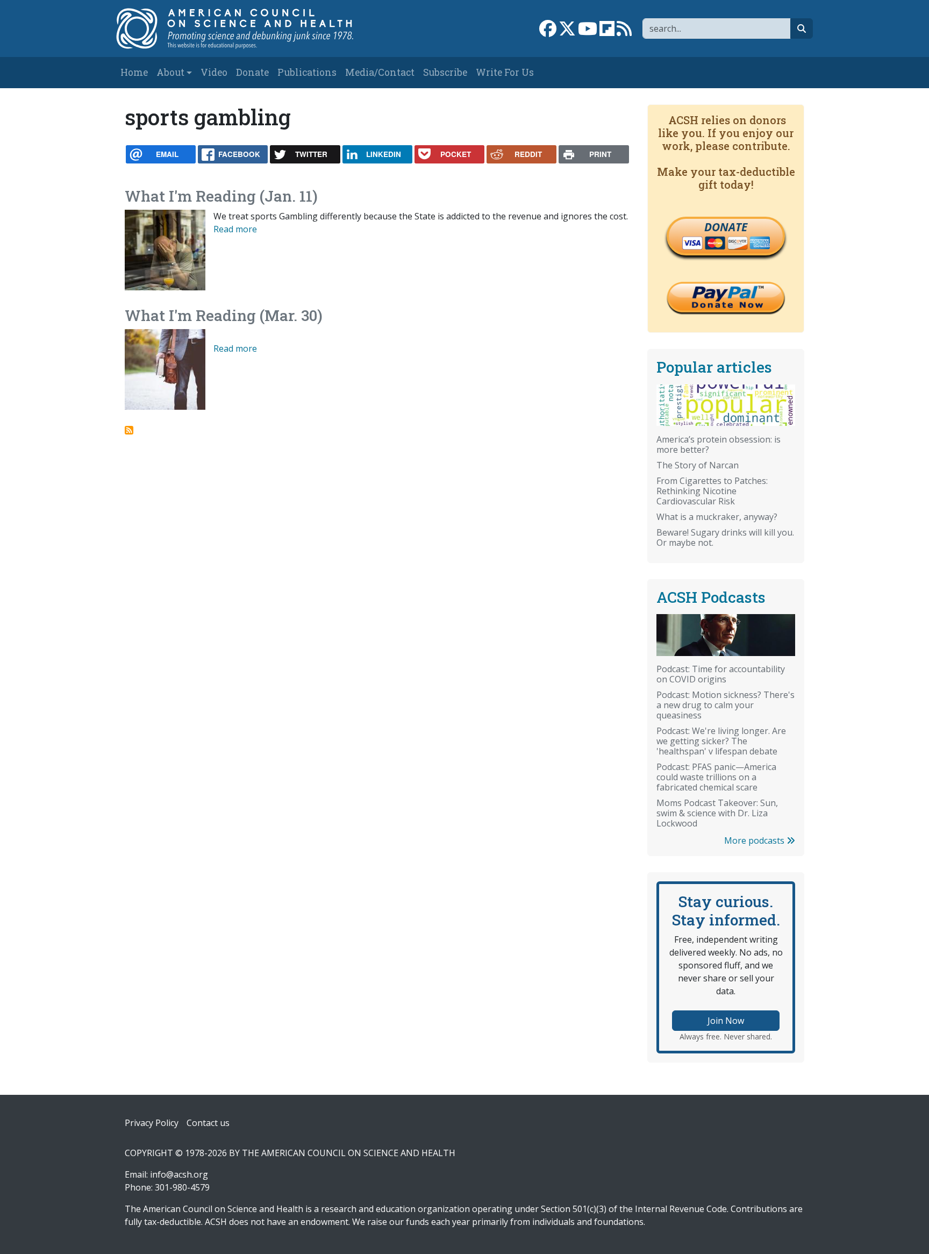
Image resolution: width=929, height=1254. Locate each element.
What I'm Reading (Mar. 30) (224, 315)
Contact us (208, 1123)
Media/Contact (380, 72)
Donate (252, 72)
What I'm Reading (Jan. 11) (221, 196)
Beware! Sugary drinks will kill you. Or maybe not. (725, 537)
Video (214, 72)
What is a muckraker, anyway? (716, 517)
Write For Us (505, 72)
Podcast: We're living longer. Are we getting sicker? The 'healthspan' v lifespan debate (721, 741)
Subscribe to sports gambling (129, 430)
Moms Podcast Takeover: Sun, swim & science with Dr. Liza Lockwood (717, 813)
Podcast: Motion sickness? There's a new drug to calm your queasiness (725, 705)
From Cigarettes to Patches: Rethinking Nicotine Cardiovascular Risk (712, 491)
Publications (307, 72)
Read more (235, 229)
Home (134, 72)
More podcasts (755, 840)
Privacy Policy (151, 1123)
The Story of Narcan (697, 465)
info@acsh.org (179, 1174)
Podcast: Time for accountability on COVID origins (720, 674)
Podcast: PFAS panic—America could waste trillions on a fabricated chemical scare (716, 777)
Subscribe (445, 72)
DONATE (725, 226)
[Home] (246, 28)
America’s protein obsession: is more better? (718, 444)
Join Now (726, 1021)
